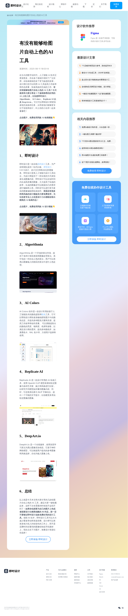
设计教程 (50, 5)
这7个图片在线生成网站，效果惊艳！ (96, 162)
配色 (43, 314)
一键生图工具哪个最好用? (92, 134)
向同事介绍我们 (63, 577)
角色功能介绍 (62, 574)
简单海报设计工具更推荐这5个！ (94, 101)
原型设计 (47, 167)
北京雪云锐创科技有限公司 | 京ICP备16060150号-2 (16, 607)
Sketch (101, 577)
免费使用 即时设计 (96, 170)
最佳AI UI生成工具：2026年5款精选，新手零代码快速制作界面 (97, 73)
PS (100, 580)
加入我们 (90, 577)
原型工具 (49, 577)
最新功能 (74, 5)
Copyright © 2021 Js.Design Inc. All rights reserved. (16, 609)
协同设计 (41, 164)
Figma (95, 33)
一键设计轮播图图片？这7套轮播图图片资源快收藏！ (97, 94)
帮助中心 (62, 5)
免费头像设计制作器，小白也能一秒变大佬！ (97, 127)
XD (100, 583)
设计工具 (49, 574)
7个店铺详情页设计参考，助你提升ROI (97, 66)
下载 (84, 5)
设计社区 (25, 5)
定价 (93, 5)
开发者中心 (77, 583)
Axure (101, 586)
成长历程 (90, 580)
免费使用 (116, 5)
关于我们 (103, 5)
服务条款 (77, 580)
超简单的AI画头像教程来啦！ (93, 148)
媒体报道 (90, 583)
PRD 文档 (49, 580)
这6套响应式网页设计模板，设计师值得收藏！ (97, 87)
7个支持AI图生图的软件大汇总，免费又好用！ (97, 141)
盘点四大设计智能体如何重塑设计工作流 (97, 80)
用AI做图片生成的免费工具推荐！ (95, 155)
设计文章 (10, 15)
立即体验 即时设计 (38, 539)
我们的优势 (38, 5)
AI (100, 589)
